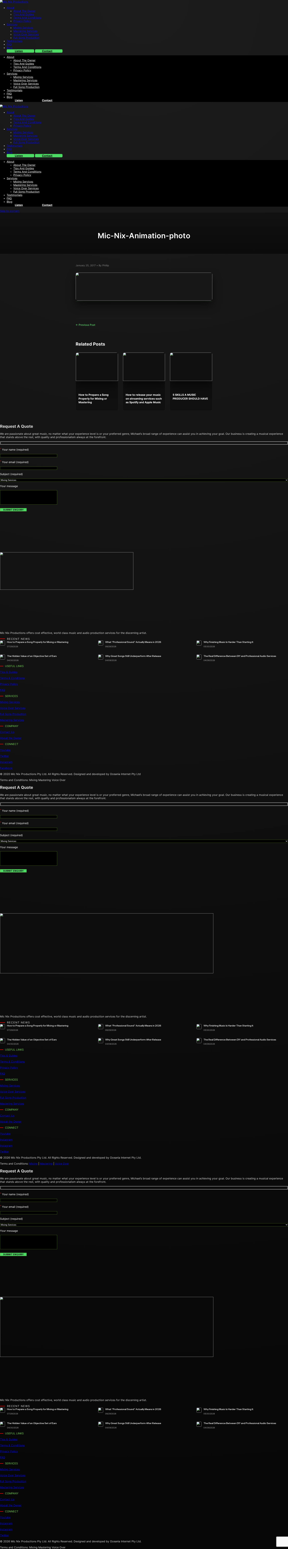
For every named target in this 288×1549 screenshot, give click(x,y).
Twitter (4, 756)
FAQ (9, 44)
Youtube (5, 750)
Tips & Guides (8, 672)
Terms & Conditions (12, 678)
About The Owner (24, 11)
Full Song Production (26, 37)
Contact (47, 51)
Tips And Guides (23, 14)
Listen (19, 51)
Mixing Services (23, 27)
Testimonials (14, 41)
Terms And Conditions (27, 17)
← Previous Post (85, 324)
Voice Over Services (26, 34)
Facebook (6, 768)
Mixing (33, 1163)
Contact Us (7, 732)
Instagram (6, 762)
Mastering (46, 1163)
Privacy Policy (22, 21)
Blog (9, 47)
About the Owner (11, 738)
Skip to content (10, 211)
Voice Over (62, 1163)
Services (12, 24)
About (10, 7)
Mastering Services (25, 31)
